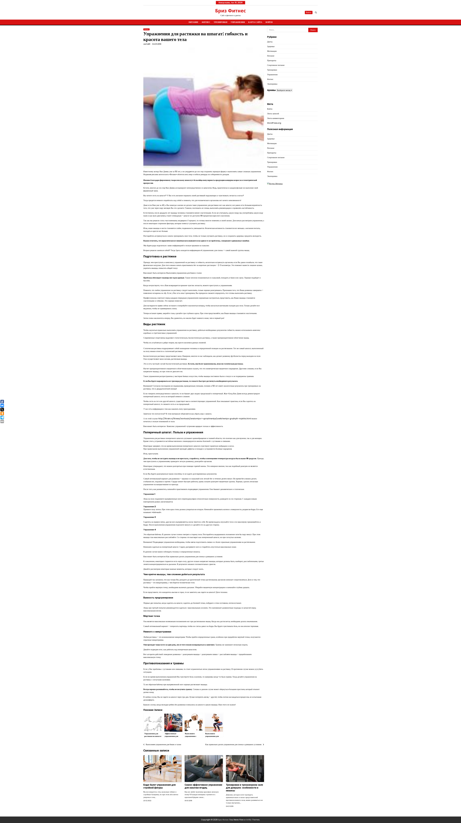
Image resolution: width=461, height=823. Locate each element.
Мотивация (271, 51)
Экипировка (272, 84)
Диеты (270, 41)
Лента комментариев (275, 118)
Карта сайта (255, 22)
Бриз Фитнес (230, 10)
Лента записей (273, 113)
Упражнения (238, 22)
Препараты (271, 60)
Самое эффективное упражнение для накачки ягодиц (203, 786)
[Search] (316, 12)
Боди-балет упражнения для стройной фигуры (159, 786)
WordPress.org (274, 123)
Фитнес (206, 22)
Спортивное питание (276, 65)
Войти (308, 12)
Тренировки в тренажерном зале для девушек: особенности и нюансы (244, 787)
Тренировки (220, 22)
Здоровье (271, 46)
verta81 (146, 44)
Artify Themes (253, 819)
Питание (193, 22)
